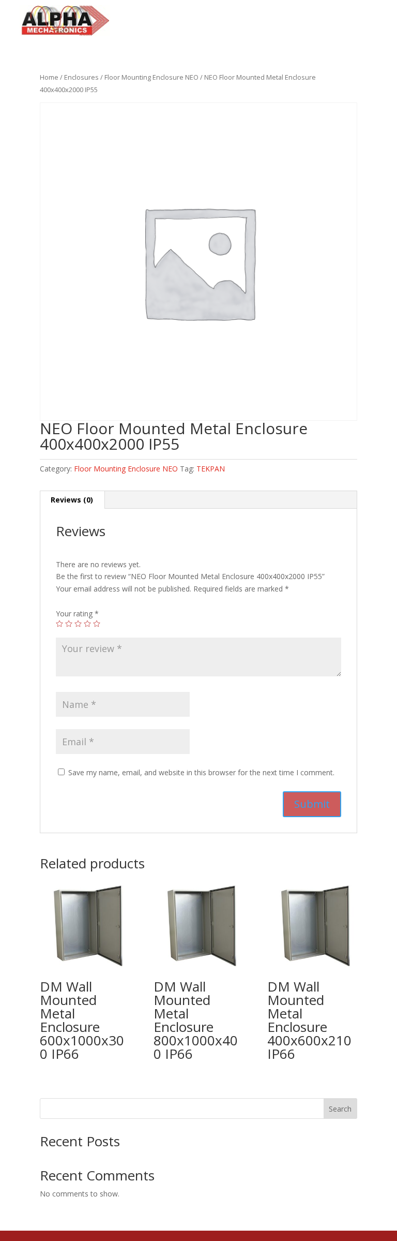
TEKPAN (210, 469)
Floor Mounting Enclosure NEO (151, 77)
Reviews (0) (72, 500)
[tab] (72, 500)
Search (340, 1109)
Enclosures (81, 77)
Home (49, 77)
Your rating (77, 613)
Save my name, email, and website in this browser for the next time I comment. (201, 772)
